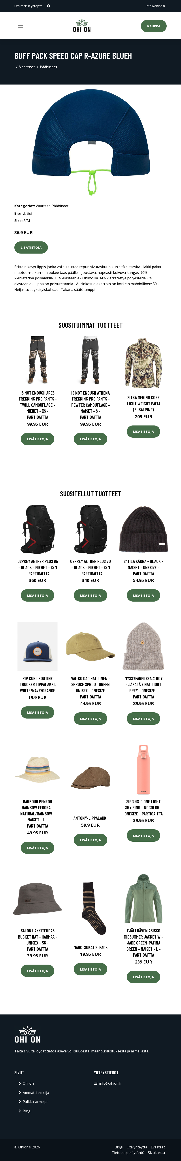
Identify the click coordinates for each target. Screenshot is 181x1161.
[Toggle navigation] (20, 25)
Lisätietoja (31, 247)
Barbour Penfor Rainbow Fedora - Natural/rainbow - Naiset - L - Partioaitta (37, 813)
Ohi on (28, 1083)
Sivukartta (156, 1152)
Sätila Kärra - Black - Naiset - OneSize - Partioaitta (143, 567)
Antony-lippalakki (90, 818)
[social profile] (48, 6)
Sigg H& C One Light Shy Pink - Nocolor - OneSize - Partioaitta (143, 807)
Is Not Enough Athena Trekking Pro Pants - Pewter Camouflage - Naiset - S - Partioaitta (90, 405)
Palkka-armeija (35, 1101)
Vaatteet (27, 66)
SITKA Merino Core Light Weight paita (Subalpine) (143, 403)
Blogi (27, 1110)
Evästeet (158, 1147)
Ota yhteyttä (137, 1147)
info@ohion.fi (155, 6)
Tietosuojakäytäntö (128, 1152)
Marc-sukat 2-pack (91, 947)
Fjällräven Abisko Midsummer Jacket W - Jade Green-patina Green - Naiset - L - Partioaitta (143, 943)
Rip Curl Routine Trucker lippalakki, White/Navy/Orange (38, 684)
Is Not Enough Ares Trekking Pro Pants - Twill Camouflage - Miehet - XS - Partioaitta (38, 405)
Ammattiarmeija (36, 1092)
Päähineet (49, 66)
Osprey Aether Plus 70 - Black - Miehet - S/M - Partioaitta (90, 567)
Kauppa (153, 26)
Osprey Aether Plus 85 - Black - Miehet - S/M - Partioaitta (37, 567)
